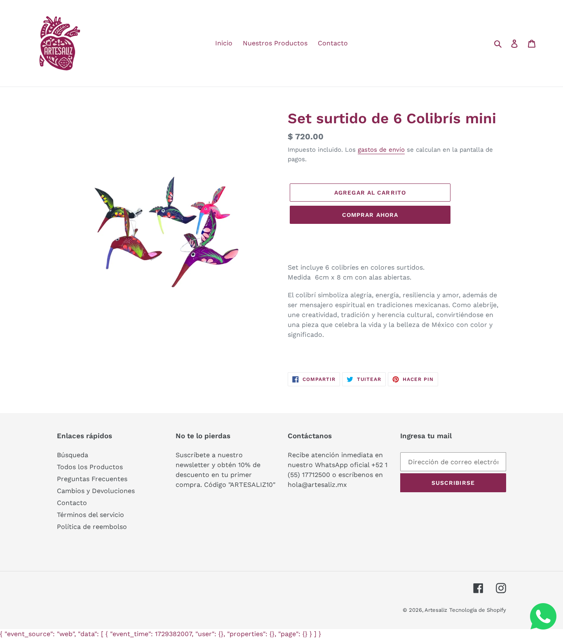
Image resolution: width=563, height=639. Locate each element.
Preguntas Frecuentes (92, 479)
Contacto (72, 503)
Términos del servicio (90, 515)
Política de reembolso (92, 527)
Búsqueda (72, 455)
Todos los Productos (90, 467)
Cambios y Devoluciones (96, 491)
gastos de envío (381, 149)
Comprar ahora (370, 214)
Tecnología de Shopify (477, 610)
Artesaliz (436, 610)
